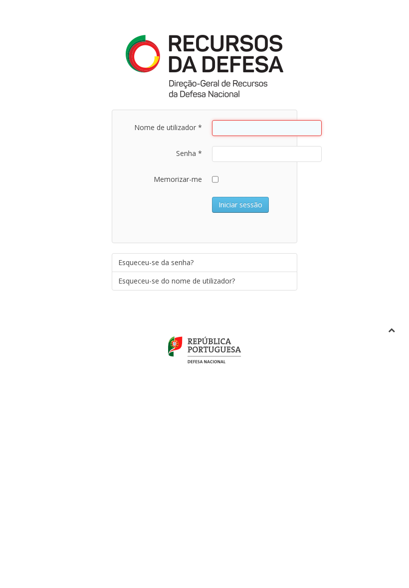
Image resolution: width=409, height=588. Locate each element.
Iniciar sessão (240, 204)
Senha (189, 153)
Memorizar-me (178, 179)
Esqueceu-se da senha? (156, 262)
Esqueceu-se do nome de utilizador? (176, 281)
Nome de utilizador (168, 127)
